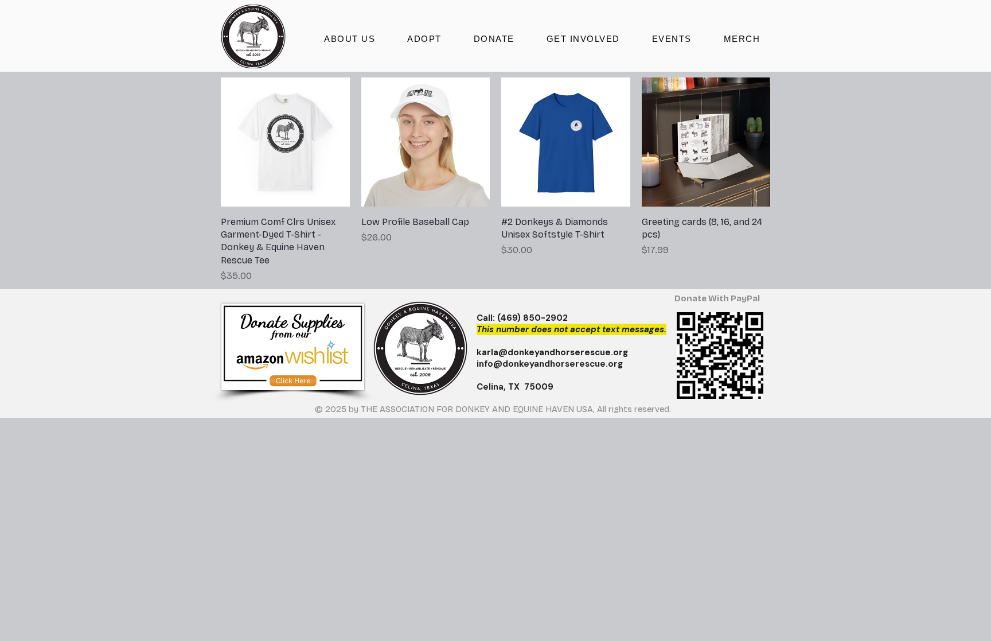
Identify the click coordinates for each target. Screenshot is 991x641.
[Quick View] (285, 142)
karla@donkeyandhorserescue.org (552, 352)
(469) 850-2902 (532, 318)
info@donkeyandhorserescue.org (550, 364)
